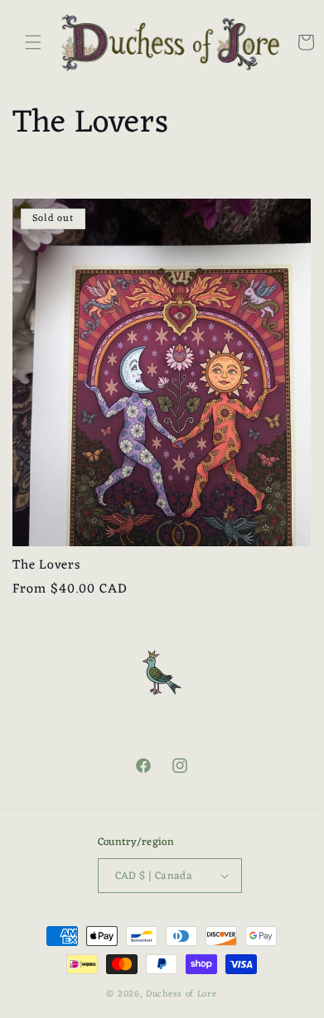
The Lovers (46, 566)
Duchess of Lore (181, 994)
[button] (33, 42)
